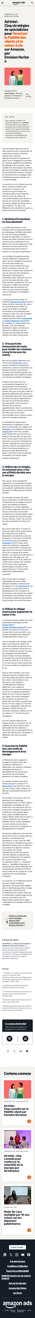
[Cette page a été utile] (25, 1039)
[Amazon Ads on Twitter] (10, 1255)
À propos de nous (17, 1261)
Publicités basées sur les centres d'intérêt (16, 1277)
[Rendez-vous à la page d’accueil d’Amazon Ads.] (17, 1304)
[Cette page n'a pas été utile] (10, 1039)
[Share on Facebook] (8, 1051)
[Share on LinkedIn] (21, 1051)
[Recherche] (32, 3)
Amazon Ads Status (17, 1288)
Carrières (17, 1293)
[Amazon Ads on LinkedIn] (4, 1255)
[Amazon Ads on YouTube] (22, 1255)
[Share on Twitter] (14, 1051)
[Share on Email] (27, 1051)
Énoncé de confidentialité (17, 1271)
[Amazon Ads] (17, 2)
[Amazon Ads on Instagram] (16, 1255)
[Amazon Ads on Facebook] (28, 1255)
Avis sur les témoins (17, 1283)
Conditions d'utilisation (17, 1266)
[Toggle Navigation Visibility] (2, 3)
